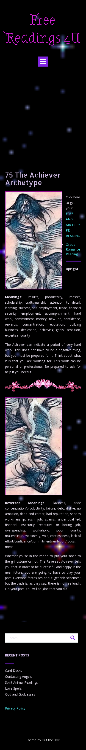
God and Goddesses (20, 694)
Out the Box (51, 740)
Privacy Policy (15, 708)
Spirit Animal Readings (21, 682)
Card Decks (13, 670)
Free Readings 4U (43, 29)
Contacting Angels (18, 676)
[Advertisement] (43, 115)
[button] (43, 62)
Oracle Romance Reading (73, 249)
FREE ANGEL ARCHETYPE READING (73, 224)
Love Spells (13, 688)
